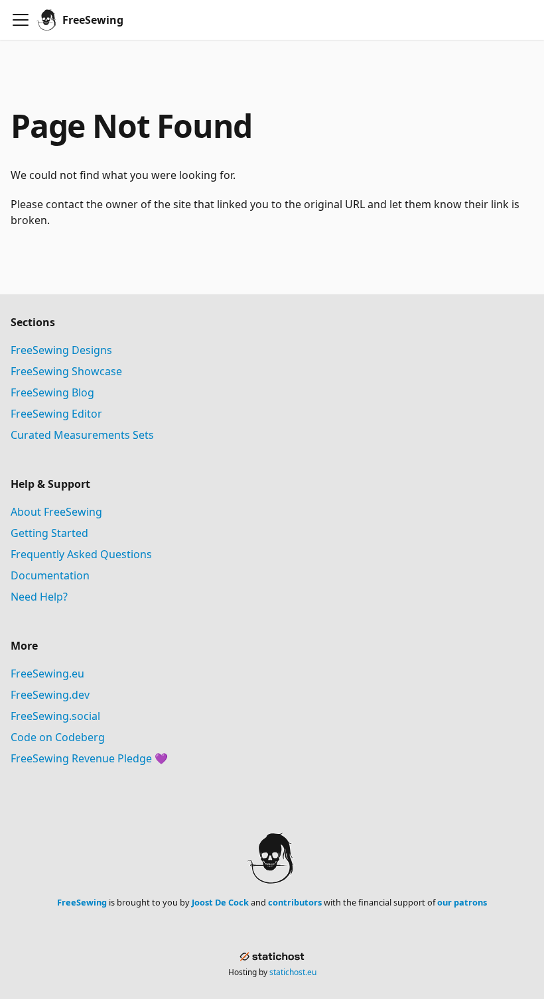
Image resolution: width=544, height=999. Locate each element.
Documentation (50, 575)
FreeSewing (82, 902)
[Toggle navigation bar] (21, 20)
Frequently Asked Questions (81, 554)
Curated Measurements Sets (82, 435)
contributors (295, 902)
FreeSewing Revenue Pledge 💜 (89, 758)
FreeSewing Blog (52, 392)
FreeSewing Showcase (66, 371)
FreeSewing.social (55, 716)
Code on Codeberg (58, 737)
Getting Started (49, 533)
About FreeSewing (56, 511)
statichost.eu (292, 972)
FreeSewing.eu (47, 673)
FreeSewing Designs (61, 350)
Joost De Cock (220, 902)
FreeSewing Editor (56, 413)
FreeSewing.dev (50, 694)
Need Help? (39, 596)
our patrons (462, 902)
